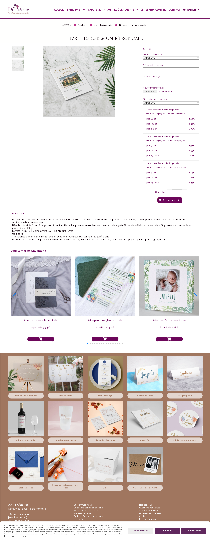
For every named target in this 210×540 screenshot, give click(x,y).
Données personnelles (150, 513)
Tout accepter (194, 530)
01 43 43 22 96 (21, 514)
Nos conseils (145, 505)
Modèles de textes (83, 513)
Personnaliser (140, 530)
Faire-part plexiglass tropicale (105, 320)
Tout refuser (167, 530)
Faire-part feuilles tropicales (169, 320)
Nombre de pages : (153, 54)
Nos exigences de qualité (86, 510)
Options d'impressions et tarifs (88, 516)
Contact (143, 516)
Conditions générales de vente (88, 508)
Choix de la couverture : (156, 99)
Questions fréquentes (149, 508)
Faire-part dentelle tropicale (41, 320)
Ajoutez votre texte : (153, 88)
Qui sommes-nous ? (84, 505)
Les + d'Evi (79, 519)
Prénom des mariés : (153, 65)
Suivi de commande (148, 510)
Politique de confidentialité (15, 536)
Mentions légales (147, 519)
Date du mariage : (152, 76)
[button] (87, 343)
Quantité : (160, 192)
